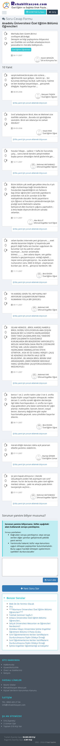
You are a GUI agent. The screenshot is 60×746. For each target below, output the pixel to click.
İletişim (6, 673)
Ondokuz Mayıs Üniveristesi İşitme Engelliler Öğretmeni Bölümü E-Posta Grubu (30, 630)
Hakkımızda (8, 664)
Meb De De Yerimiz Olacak (21, 603)
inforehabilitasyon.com (13, 705)
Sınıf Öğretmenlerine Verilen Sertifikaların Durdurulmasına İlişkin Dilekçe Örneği (28, 636)
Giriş (53, 12)
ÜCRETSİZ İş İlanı (36, 12)
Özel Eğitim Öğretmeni (21, 49)
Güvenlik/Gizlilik (10, 667)
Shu (11, 606)
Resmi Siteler (9, 684)
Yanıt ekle (51, 580)
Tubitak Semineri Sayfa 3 (20, 615)
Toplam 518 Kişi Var (12, 726)
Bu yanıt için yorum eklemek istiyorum (31, 103)
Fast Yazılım (51, 742)
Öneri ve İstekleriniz (12, 670)
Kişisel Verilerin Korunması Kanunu (20, 690)
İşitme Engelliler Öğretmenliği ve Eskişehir (29, 646)
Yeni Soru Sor (31, 588)
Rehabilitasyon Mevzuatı (14, 687)
